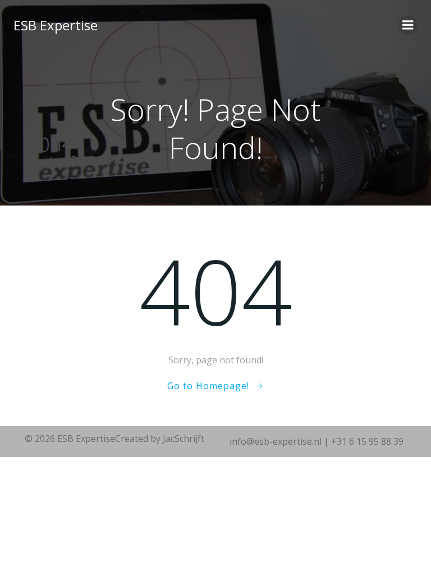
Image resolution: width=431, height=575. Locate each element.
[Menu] (408, 25)
